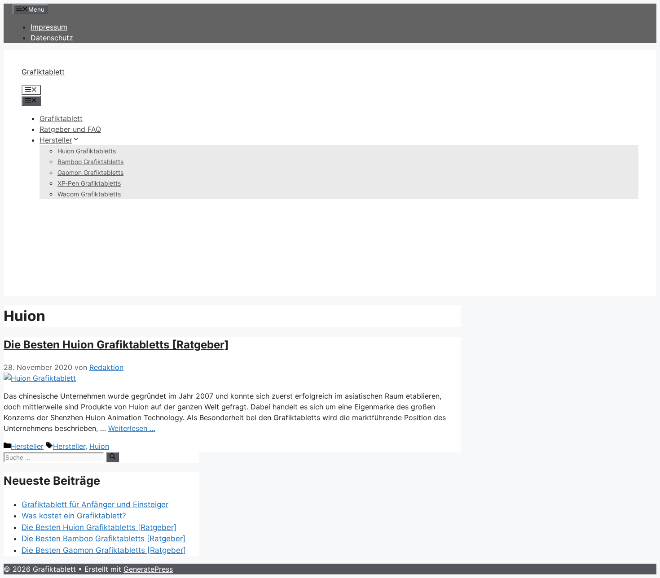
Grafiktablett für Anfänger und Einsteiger (95, 504)
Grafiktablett (43, 71)
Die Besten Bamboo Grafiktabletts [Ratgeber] (103, 538)
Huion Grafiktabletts (86, 151)
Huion (99, 446)
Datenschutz (52, 37)
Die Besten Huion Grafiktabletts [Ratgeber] (116, 344)
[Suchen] (112, 457)
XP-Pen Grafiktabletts (89, 183)
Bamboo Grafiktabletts (90, 161)
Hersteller (56, 139)
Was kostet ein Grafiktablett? (74, 515)
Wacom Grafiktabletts (89, 194)
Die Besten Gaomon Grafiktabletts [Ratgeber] (104, 550)
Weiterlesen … (131, 428)
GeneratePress (148, 569)
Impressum (49, 26)
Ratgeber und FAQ (70, 129)
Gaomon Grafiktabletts (90, 172)
